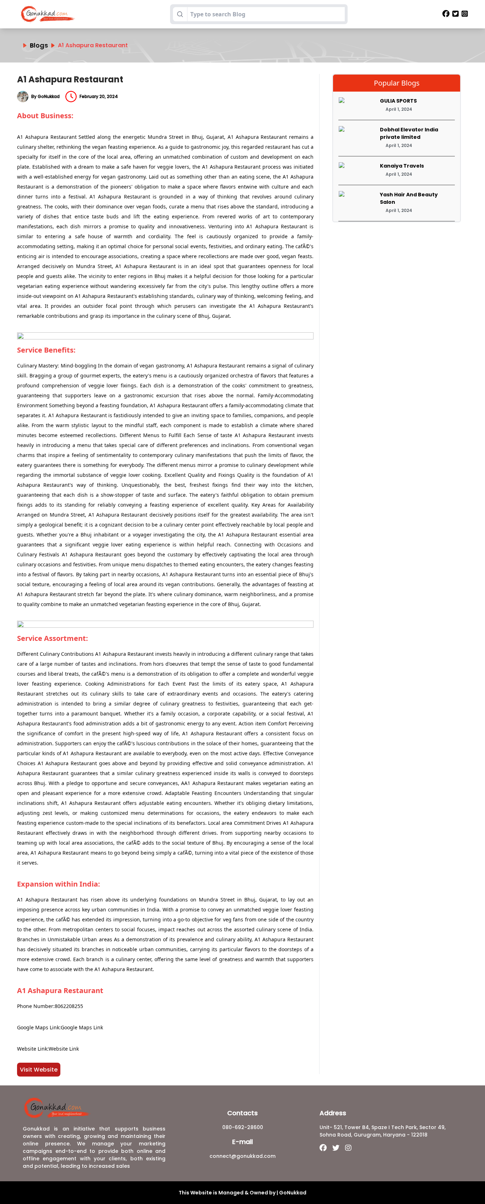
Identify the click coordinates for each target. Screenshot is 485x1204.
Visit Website (39, 1070)
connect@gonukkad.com (242, 1156)
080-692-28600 (242, 1127)
